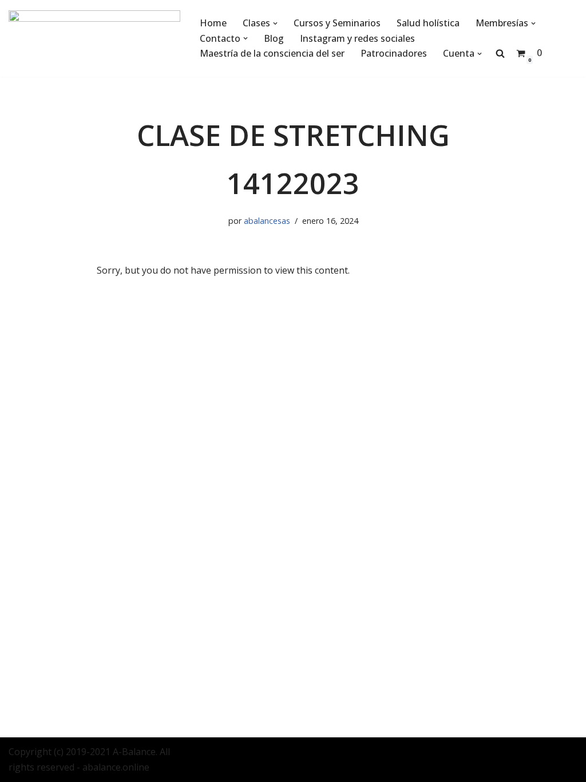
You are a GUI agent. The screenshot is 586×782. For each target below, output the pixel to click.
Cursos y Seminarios (337, 23)
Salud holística (428, 23)
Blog (274, 38)
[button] (275, 23)
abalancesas (267, 220)
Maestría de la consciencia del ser (272, 53)
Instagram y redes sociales (357, 38)
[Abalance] (94, 38)
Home (213, 23)
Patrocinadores (394, 53)
